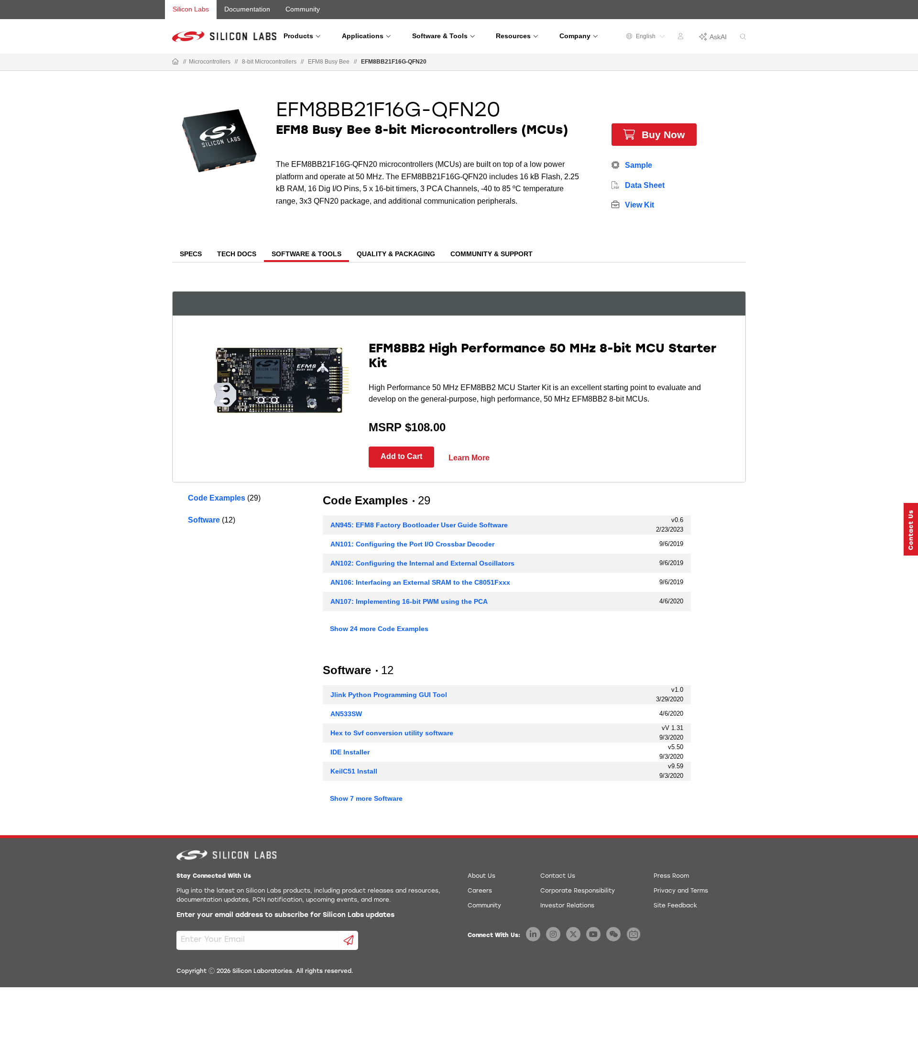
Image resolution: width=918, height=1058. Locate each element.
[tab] (190, 255)
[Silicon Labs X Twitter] (573, 934)
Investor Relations (567, 906)
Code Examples (216, 498)
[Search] (743, 37)
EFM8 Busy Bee (329, 61)
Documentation (247, 9)
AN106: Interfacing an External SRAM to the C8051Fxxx (420, 582)
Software (204, 520)
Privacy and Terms (681, 891)
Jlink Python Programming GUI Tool (388, 694)
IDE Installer (350, 752)
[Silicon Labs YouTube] (593, 934)
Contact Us (557, 876)
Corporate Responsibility (577, 891)
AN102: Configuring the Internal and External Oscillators (422, 563)
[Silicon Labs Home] (175, 62)
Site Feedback (675, 906)
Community (302, 9)
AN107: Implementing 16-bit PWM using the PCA (409, 601)
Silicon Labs (191, 9)
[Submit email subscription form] (348, 940)
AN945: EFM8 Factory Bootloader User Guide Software (419, 525)
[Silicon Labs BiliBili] (633, 934)
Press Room (671, 876)
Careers (480, 891)
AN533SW (346, 714)
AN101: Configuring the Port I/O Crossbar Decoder (412, 544)
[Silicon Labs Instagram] (553, 934)
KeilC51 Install (353, 771)
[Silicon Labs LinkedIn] (533, 934)
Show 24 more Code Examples (379, 629)
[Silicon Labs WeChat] (613, 934)
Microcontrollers (209, 61)
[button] (911, 529)
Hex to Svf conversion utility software (391, 733)
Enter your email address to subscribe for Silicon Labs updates (285, 915)
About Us (481, 876)
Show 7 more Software (366, 798)
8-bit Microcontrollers (269, 61)
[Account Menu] (681, 38)
